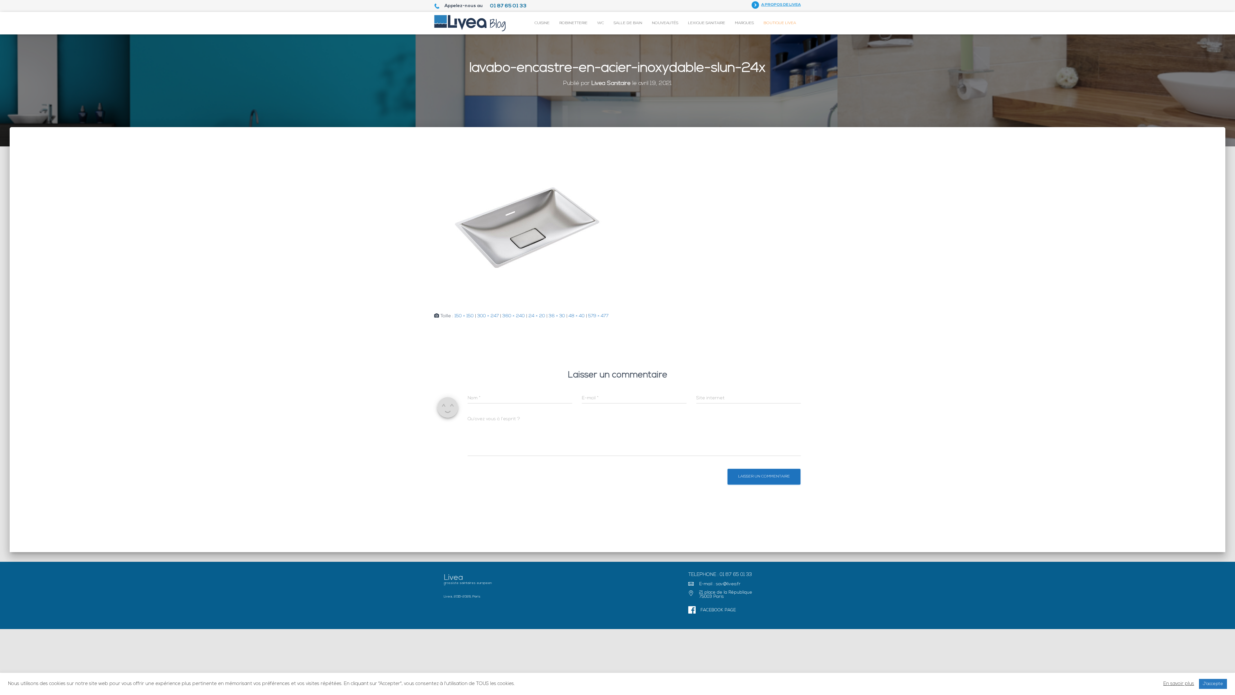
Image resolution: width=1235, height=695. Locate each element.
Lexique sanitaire (706, 23)
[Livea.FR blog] (470, 23)
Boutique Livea (780, 23)
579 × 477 (598, 316)
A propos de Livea (781, 5)
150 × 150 (464, 316)
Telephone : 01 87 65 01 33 (720, 574)
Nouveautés (665, 23)
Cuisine (542, 23)
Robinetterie (573, 23)
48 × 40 (577, 316)
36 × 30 (557, 316)
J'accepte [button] (1213, 684)
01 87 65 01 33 (508, 6)
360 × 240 (513, 316)
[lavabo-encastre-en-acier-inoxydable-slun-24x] (527, 226)
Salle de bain (628, 23)
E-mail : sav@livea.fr (720, 584)
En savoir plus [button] (1178, 683)
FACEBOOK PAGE (718, 610)
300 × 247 (488, 316)
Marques (744, 23)
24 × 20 (536, 316)
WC (600, 23)
